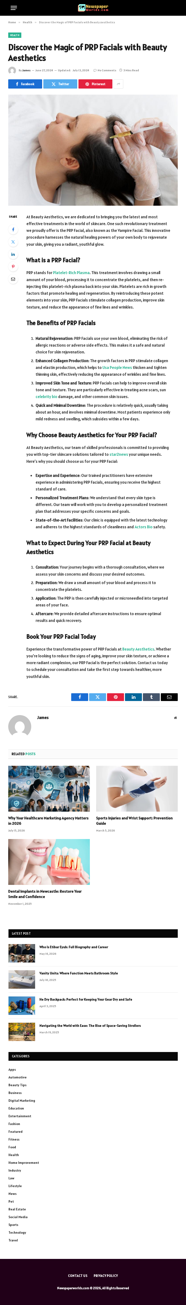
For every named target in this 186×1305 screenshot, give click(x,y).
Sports (13, 1225)
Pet (11, 1201)
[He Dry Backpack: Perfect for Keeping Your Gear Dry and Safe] (21, 1005)
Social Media (18, 1217)
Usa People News (117, 367)
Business (15, 1093)
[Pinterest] (13, 266)
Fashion (14, 1124)
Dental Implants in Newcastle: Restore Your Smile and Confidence (45, 894)
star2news (118, 454)
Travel (13, 1240)
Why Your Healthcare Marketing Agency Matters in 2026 (48, 821)
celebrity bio (46, 396)
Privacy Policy (106, 1276)
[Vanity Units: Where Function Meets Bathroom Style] (21, 979)
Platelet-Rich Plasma (71, 272)
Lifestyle (15, 1186)
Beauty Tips (17, 1085)
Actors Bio (144, 527)
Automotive (17, 1077)
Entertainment (19, 1116)
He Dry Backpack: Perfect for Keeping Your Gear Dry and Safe (85, 999)
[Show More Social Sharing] (118, 84)
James (26, 70)
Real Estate (17, 1209)
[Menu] (14, 7)
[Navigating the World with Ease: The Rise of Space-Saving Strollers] (21, 1032)
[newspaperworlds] (93, 7)
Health (14, 35)
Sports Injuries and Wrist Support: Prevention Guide (134, 821)
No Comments (107, 70)
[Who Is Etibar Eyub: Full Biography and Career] (21, 953)
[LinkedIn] (13, 254)
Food (12, 1147)
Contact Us (78, 1276)
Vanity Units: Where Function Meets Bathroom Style (78, 973)
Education (16, 1108)
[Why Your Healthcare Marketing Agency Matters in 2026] (49, 789)
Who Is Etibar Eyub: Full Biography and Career (73, 947)
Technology (17, 1232)
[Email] (13, 279)
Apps (12, 1069)
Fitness (13, 1139)
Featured (15, 1131)
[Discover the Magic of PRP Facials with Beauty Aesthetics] (93, 150)
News (12, 1193)
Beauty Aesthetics (138, 649)
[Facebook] (13, 229)
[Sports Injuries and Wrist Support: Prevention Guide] (137, 789)
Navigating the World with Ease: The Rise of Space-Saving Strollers (90, 1025)
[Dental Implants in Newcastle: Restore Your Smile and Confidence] (49, 862)
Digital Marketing (21, 1100)
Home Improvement (23, 1162)
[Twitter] (13, 242)
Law (11, 1178)
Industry (14, 1170)
